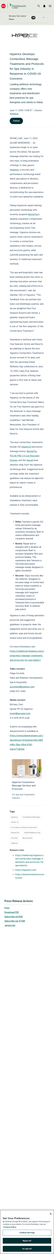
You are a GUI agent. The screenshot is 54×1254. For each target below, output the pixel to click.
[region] (27, 1232)
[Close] (51, 1214)
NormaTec (15, 833)
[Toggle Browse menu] (43, 17)
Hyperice (14, 113)
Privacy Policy (9, 1227)
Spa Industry (27, 838)
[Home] (13, 6)
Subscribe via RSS (13, 916)
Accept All (27, 1249)
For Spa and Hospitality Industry (23, 796)
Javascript (9, 925)
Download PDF (11, 912)
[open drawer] (50, 6)
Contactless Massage (31, 817)
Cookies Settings (27, 1233)
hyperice (14, 817)
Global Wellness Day (32, 833)
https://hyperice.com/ (26, 870)
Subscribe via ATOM (14, 921)
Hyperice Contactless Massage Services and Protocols (23, 785)
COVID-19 (14, 822)
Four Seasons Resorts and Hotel (24, 827)
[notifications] (44, 6)
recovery (14, 838)
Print (6, 908)
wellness (14, 843)
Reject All (27, 1241)
